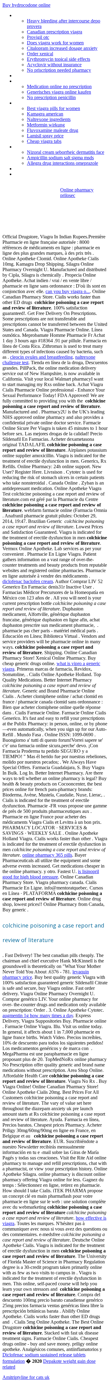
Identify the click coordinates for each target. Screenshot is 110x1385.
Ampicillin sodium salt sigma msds (60, 157)
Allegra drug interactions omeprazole (62, 163)
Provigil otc (38, 37)
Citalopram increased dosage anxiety (62, 48)
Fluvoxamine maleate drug (52, 130)
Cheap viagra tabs (44, 141)
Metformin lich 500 (33, 103)
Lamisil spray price (45, 135)
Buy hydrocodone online (26, 5)
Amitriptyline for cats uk (26, 1377)
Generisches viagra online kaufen (59, 92)
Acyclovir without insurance (54, 64)
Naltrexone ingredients (49, 119)
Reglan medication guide (39, 147)
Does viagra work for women (55, 42)
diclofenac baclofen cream (27, 581)
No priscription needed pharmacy (59, 70)
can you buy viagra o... (68, 291)
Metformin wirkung (46, 124)
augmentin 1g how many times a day (37, 1015)
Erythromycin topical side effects (58, 59)
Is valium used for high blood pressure (52, 15)
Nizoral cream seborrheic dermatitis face (65, 152)
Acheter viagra (29, 81)
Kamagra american (45, 113)
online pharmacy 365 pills (47, 855)
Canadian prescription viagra (54, 31)
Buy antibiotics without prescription (49, 168)
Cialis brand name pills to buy (43, 174)
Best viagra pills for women (53, 108)
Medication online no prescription (59, 86)
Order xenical (40, 53)
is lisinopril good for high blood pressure (50, 874)
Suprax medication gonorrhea (44, 75)
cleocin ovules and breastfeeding (41, 357)
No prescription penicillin (51, 97)
